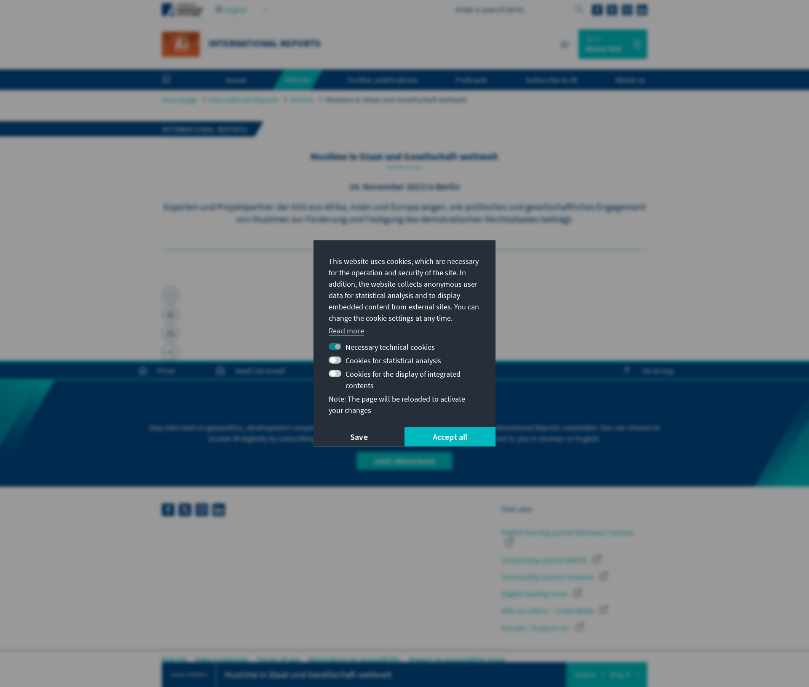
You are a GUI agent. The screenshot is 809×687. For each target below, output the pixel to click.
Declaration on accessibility (354, 659)
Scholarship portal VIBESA (545, 560)
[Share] (170, 352)
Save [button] (359, 436)
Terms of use (278, 659)
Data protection (222, 659)
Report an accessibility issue (457, 659)
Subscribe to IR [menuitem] (551, 80)
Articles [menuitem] (298, 80)
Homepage (180, 99)
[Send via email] (170, 333)
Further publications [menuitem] (383, 80)
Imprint (174, 659)
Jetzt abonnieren (404, 460)
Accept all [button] (450, 436)
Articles (302, 99)
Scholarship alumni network (548, 577)
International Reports (244, 99)
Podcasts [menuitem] (472, 80)
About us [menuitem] (630, 80)
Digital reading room (535, 594)
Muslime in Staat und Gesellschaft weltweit (396, 99)
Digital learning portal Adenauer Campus (567, 532)
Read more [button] (346, 330)
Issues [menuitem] (236, 80)
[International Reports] (181, 43)
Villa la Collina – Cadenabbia (548, 610)
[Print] (170, 314)
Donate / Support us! (536, 628)
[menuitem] (175, 80)
